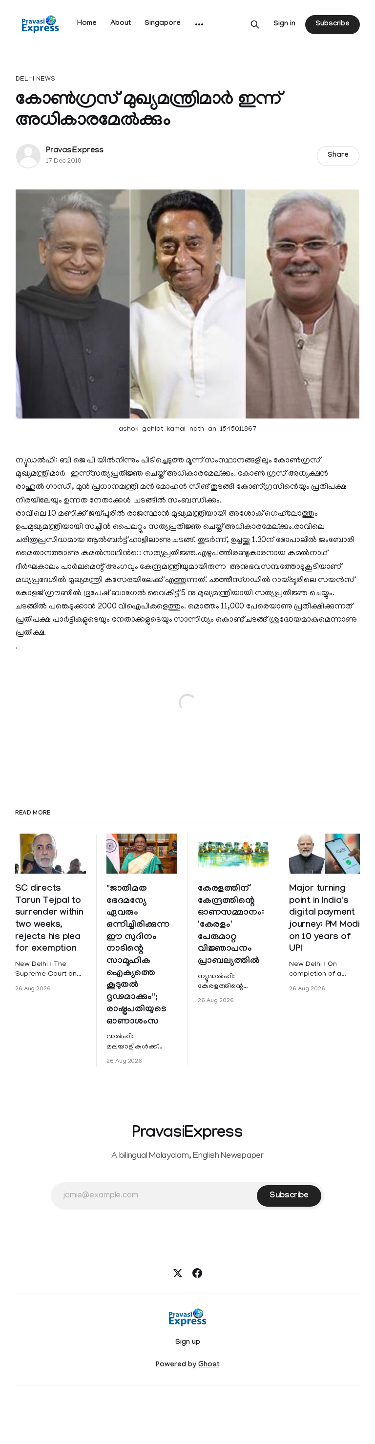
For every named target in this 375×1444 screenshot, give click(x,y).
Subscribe (332, 24)
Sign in (284, 24)
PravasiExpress (75, 151)
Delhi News (35, 79)
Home (87, 24)
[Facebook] (197, 1273)
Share (338, 155)
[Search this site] (255, 24)
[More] (199, 24)
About (120, 24)
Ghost (208, 1365)
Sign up (187, 1343)
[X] (178, 1273)
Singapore (163, 24)
